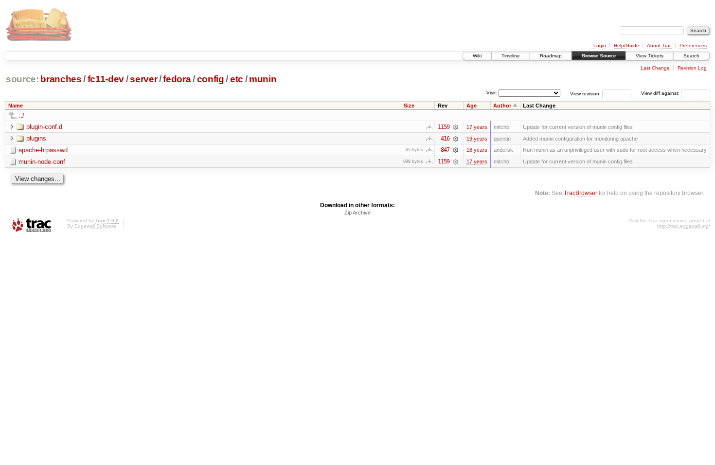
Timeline (510, 55)
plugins (36, 138)
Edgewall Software (95, 226)
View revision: (585, 93)
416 (445, 138)
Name (15, 105)
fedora (177, 79)
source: (22, 79)
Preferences (693, 45)
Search (691, 55)
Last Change (655, 68)
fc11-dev (106, 79)
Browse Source (599, 55)
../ (21, 115)
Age (471, 105)
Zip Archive (357, 212)
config (210, 79)
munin (262, 79)
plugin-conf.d (44, 126)
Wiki (477, 55)
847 (445, 149)
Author (502, 105)
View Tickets (649, 55)
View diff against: (661, 93)
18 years (476, 150)
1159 (443, 127)
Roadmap (551, 55)
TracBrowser (580, 193)
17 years (476, 127)
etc (236, 79)
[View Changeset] (455, 127)
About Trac (659, 45)
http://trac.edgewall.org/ (683, 226)
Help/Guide (626, 45)
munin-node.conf (41, 161)
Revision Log (692, 68)
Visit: (491, 92)
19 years (476, 139)
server (143, 79)
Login (599, 45)
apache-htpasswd (43, 150)
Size (409, 105)
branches (60, 79)
